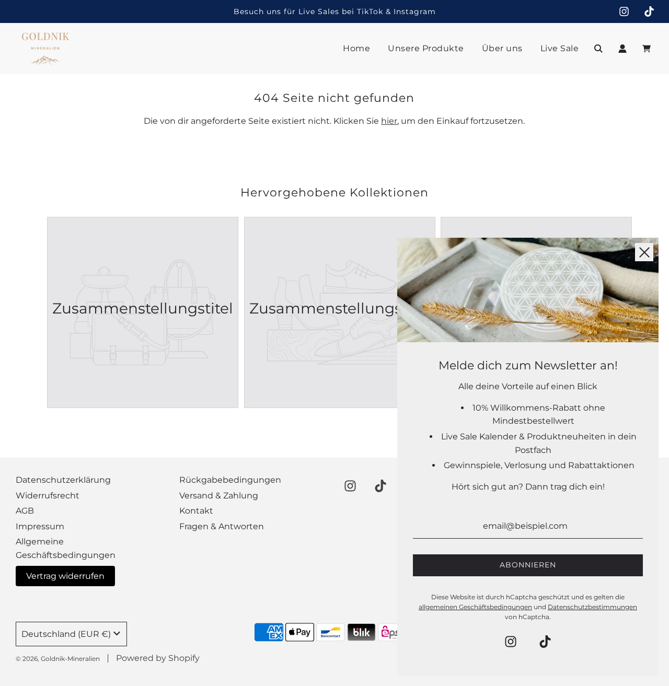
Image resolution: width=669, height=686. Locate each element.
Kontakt (196, 511)
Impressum (40, 526)
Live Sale (559, 48)
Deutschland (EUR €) (66, 634)
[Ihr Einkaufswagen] (648, 49)
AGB (25, 511)
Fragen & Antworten (221, 526)
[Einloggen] (622, 49)
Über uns (502, 48)
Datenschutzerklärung (63, 480)
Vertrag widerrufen (65, 576)
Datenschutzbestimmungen (592, 607)
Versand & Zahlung (218, 496)
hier (389, 121)
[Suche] (598, 49)
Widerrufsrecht (47, 496)
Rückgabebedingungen (230, 480)
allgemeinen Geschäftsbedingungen (475, 607)
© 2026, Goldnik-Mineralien (58, 658)
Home (356, 48)
